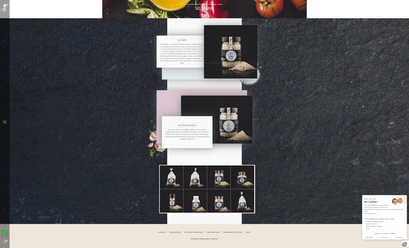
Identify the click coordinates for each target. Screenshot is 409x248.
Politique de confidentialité (193, 232)
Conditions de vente (213, 232)
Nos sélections (197, 4)
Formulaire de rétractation (232, 232)
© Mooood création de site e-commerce (204, 239)
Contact (248, 232)
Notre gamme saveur (214, 4)
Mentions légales (175, 232)
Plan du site (162, 232)
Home (188, 4)
